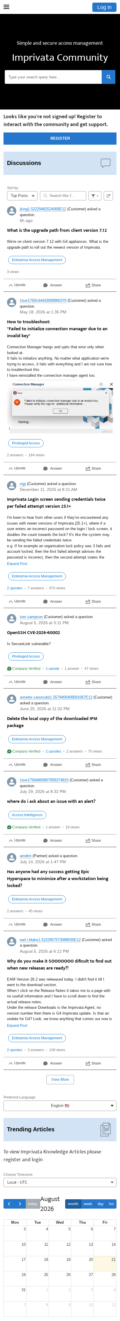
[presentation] (60, 247)
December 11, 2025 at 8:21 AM (48, 489)
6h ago (26, 220)
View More (60, 1079)
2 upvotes (14, 588)
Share (96, 285)
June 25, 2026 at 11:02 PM (45, 708)
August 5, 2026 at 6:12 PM (44, 951)
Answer (56, 285)
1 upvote (52, 669)
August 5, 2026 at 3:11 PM (44, 622)
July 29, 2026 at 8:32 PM (43, 791)
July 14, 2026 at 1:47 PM (43, 861)
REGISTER (60, 138)
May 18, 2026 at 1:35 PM (43, 312)
